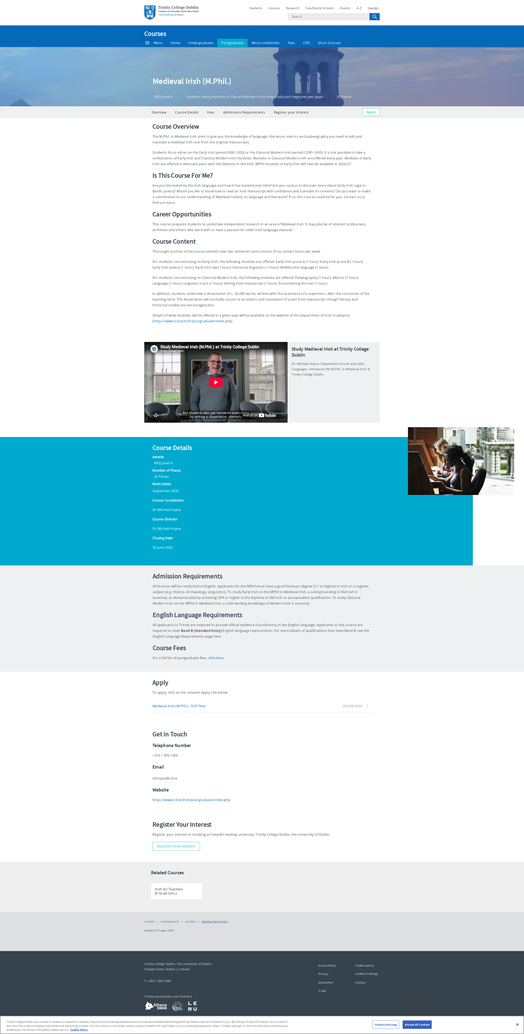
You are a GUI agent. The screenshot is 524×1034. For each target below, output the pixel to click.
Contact (360, 982)
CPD (306, 43)
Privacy (323, 974)
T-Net (322, 991)
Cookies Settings (366, 974)
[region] (262, 1025)
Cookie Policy (79, 1030)
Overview (159, 112)
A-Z (359, 8)
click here (215, 658)
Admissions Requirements (244, 112)
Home (175, 43)
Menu (158, 43)
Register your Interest (291, 112)
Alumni (345, 8)
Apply (371, 112)
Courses (274, 8)
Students (256, 8)
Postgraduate (232, 43)
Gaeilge (373, 8)
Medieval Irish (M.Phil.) (215, 921)
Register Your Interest (176, 846)
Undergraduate (201, 43)
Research (292, 8)
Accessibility (327, 965)
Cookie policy (364, 965)
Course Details (186, 112)
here (217, 636)
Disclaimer (325, 982)
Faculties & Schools (319, 8)
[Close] (517, 1024)
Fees (291, 43)
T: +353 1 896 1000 (157, 981)
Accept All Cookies (417, 1024)
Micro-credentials (266, 43)
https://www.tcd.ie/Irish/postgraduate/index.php (192, 321)
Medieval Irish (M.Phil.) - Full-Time (179, 706)
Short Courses (329, 43)
